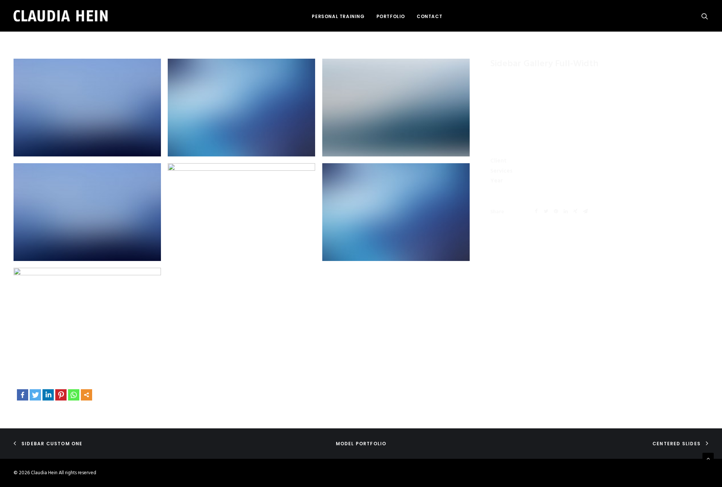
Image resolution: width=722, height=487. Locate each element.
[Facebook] (22, 395)
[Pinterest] (61, 395)
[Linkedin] (48, 395)
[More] (86, 395)
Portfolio (390, 16)
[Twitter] (35, 395)
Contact (429, 16)
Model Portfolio (361, 443)
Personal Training (338, 16)
